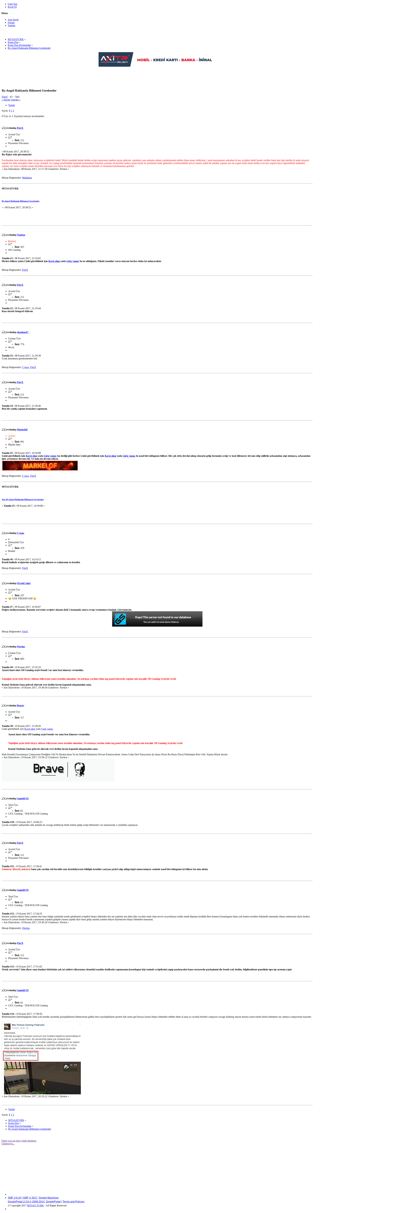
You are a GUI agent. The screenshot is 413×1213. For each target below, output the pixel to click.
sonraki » (15, 99)
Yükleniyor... (8, 1143)
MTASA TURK (35, 1205)
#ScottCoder (24, 583)
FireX (5, 96)
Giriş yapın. (72, 261)
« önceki (6, 99)
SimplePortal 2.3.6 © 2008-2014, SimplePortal (34, 1201)
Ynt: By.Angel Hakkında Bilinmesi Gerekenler (23, 499)
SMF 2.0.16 (14, 1197)
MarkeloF (22, 429)
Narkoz (21, 234)
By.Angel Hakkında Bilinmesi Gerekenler (21, 201)
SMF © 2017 (30, 1197)
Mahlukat (27, 177)
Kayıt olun (54, 261)
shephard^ (23, 332)
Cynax (25, 367)
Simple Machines (49, 1197)
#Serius (21, 646)
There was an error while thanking (18, 1140)
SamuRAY (23, 798)
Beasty (20, 705)
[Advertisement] (157, 74)
